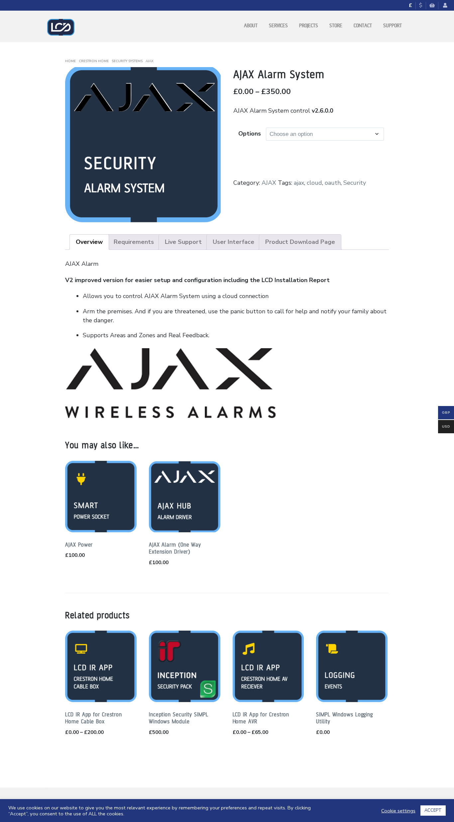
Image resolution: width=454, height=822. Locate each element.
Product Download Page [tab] (300, 242)
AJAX (150, 61)
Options (249, 134)
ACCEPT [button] (433, 810)
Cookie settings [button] (398, 811)
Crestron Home (94, 61)
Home (70, 61)
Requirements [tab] (134, 242)
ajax (299, 183)
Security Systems (127, 61)
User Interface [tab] (233, 242)
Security (354, 183)
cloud (314, 183)
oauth (333, 183)
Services (278, 26)
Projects (308, 26)
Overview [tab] (89, 242)
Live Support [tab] (183, 242)
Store (335, 26)
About (251, 26)
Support (392, 26)
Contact (363, 26)
